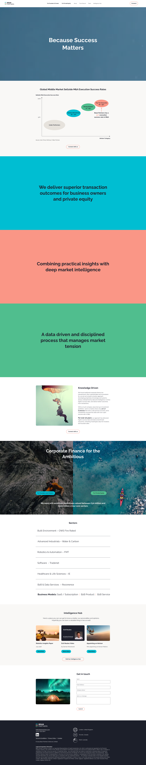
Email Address (80, 684)
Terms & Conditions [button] (41, 738)
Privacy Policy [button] (52, 738)
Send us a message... (82, 696)
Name (78, 679)
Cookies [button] (60, 738)
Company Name (81, 690)
